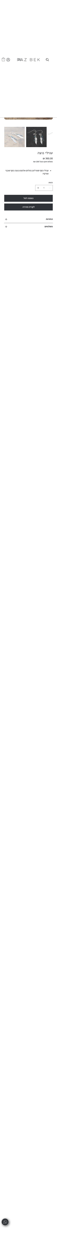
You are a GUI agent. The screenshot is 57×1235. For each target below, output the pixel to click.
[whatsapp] (5, 1222)
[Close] (47, 59)
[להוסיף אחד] (38, 188)
